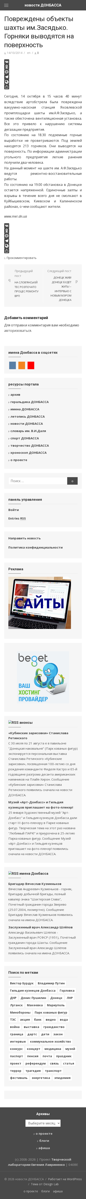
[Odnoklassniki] (43, 66)
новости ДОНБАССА (43, 5)
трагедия (33, 1071)
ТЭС (13, 1020)
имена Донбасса (33, 873)
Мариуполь (56, 1005)
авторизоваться (17, 330)
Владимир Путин (51, 983)
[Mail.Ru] (43, 71)
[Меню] (6, 5)
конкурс (16, 1049)
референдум (35, 1063)
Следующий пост (59, 285)
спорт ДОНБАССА (24, 438)
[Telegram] (43, 76)
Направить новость (24, 538)
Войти (13, 510)
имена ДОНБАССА (24, 409)
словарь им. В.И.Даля (28, 431)
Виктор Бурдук (22, 983)
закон (58, 1034)
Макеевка (35, 1005)
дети (45, 1034)
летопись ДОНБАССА (27, 416)
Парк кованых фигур (51, 1012)
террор (15, 1071)
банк (38, 1020)
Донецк (56, 998)
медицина (52, 1049)
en (28, 53)
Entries (17, 518)
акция (25, 1020)
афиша (44, 1148)
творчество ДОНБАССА (29, 445)
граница (16, 1034)
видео (51, 1020)
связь (54, 1063)
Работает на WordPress (65, 1179)
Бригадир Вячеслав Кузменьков (34, 884)
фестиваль (19, 1078)
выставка (31, 1027)
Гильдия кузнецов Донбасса (33, 990)
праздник (64, 1056)
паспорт (16, 1056)
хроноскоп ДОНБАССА (28, 452)
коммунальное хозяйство (50, 1041)
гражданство (53, 1027)
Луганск (16, 1005)
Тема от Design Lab (45, 1184)
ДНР (13, 998)
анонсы (26, 722)
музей (70, 1049)
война (15, 1027)
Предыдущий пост (26, 283)
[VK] (43, 61)
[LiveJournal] (43, 81)
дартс (32, 1034)
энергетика (41, 1078)
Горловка (67, 990)
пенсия (32, 1056)
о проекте (18, 460)
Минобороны (20, 1012)
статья (68, 1063)
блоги (44, 1140)
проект (15, 1063)
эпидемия (62, 1078)
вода (64, 1020)
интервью (18, 1041)
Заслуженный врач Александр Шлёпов (40, 927)
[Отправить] (43, 86)
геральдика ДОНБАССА (29, 402)
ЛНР (70, 998)
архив (15, 394)
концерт (33, 1049)
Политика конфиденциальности (35, 547)
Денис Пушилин (33, 998)
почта (47, 1056)
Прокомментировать (21, 258)
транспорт (53, 1071)
